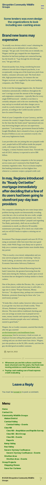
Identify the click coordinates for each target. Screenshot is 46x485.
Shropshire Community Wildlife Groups (18, 5)
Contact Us (7, 412)
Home (5, 409)
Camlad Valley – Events (17, 424)
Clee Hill (8, 428)
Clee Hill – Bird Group (16, 434)
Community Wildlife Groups (15, 415)
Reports (10, 440)
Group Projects (9, 462)
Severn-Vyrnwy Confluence (17, 450)
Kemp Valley (10, 443)
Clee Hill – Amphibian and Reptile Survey (25, 430)
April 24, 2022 (12, 352)
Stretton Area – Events (16, 459)
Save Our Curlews (12, 468)
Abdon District (11, 418)
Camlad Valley (11, 421)
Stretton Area (10, 456)
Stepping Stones (12, 465)
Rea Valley (9, 447)
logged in (17, 392)
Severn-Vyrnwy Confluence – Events (23, 453)
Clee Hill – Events (14, 437)
